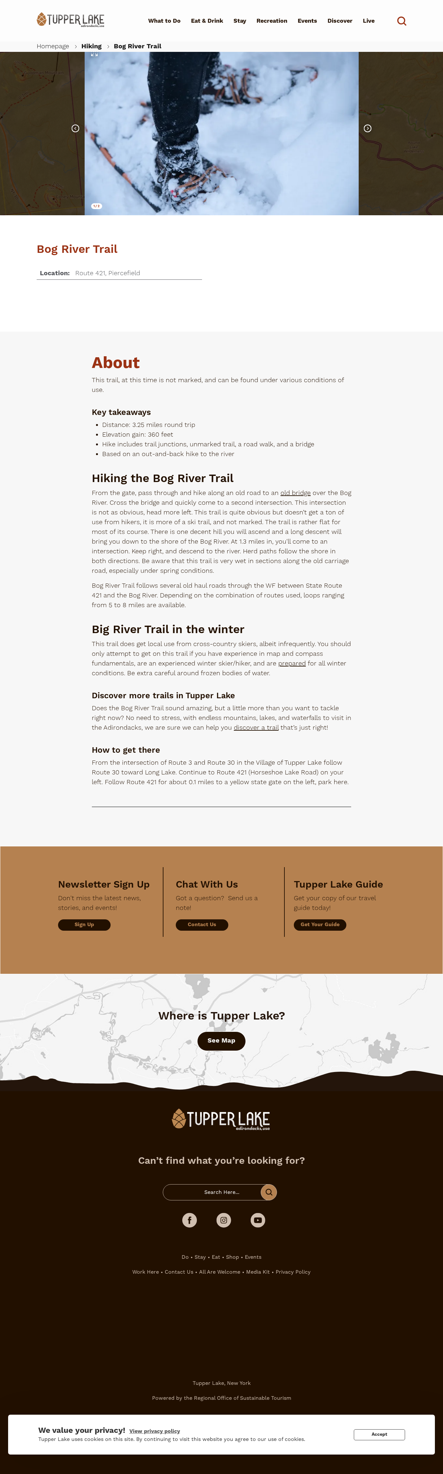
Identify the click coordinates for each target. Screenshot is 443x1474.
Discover (340, 21)
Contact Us (202, 924)
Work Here (145, 1272)
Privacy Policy (293, 1272)
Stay (239, 21)
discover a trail (256, 728)
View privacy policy (154, 1431)
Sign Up (84, 924)
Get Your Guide (320, 924)
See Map (221, 1041)
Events (307, 21)
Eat (216, 1257)
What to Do (164, 21)
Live (369, 21)
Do (185, 1257)
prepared (292, 663)
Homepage (53, 46)
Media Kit (258, 1272)
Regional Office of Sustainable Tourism (242, 1398)
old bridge (296, 493)
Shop (232, 1257)
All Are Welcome (219, 1272)
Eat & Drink (207, 21)
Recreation (272, 21)
